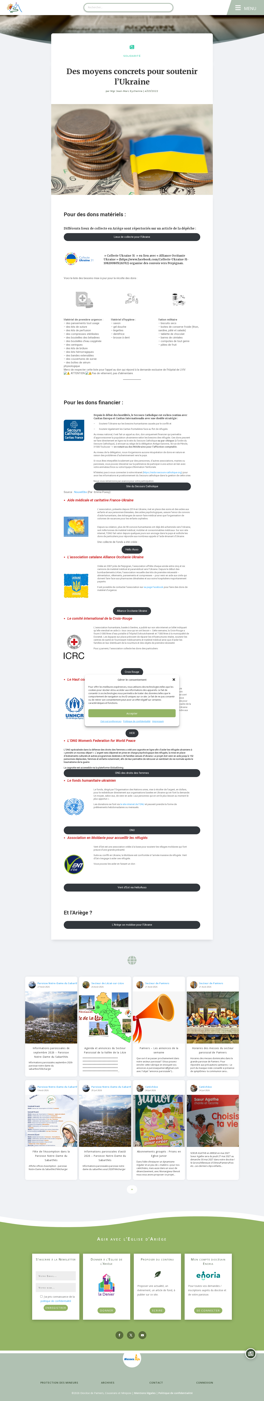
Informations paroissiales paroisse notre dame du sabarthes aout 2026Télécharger (104, 1167)
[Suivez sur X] (131, 1335)
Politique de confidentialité (136, 721)
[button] (174, 679)
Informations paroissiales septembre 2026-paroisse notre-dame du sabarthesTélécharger (51, 1065)
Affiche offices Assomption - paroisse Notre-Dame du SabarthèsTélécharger (48, 1167)
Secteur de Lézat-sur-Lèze (107, 983)
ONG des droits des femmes (132, 773)
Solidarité (132, 55)
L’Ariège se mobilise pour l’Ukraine (132, 924)
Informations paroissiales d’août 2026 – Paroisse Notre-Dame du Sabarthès (105, 1156)
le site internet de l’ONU (132, 804)
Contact (156, 1382)
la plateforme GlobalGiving (109, 767)
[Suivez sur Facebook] (119, 1335)
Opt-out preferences (110, 721)
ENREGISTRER (55, 1307)
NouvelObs (80, 492)
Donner (106, 1310)
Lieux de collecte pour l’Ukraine (132, 236)
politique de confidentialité (56, 1301)
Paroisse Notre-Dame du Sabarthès (59, 983)
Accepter (132, 713)
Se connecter (208, 1310)
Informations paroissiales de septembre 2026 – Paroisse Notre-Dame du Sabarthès (51, 1052)
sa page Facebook (153, 587)
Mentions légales (145, 1393)
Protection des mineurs (59, 1382)
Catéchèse (151, 1086)
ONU (132, 830)
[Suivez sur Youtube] (142, 1335)
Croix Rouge (132, 671)
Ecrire (157, 1310)
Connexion (204, 1382)
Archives (107, 1382)
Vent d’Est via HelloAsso (132, 887)
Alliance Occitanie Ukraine (132, 610)
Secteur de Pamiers (157, 983)
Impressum (158, 721)
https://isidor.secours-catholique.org (162, 472)
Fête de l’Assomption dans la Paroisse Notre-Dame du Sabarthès (51, 1156)
